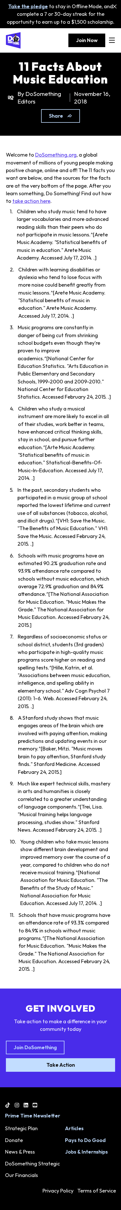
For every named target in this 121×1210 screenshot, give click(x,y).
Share (56, 116)
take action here (31, 201)
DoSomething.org (56, 154)
